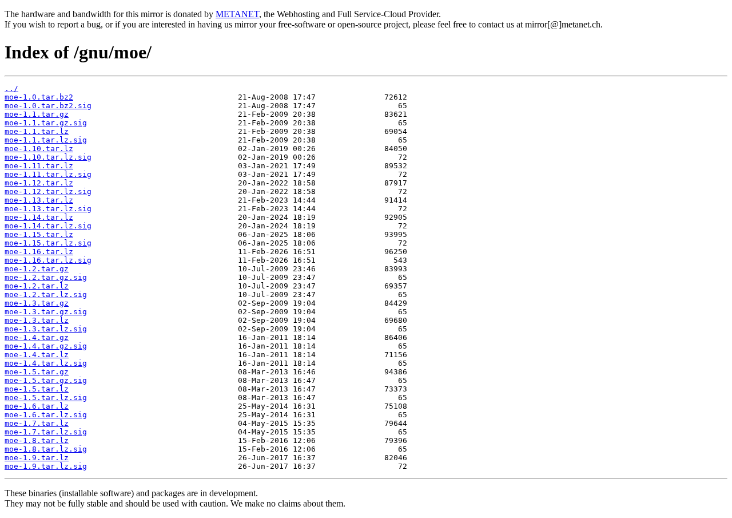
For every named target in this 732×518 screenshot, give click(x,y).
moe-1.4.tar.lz (37, 354)
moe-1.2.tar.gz (37, 268)
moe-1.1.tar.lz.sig (46, 140)
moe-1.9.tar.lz (37, 457)
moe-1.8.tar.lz (37, 440)
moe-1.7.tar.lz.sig (46, 432)
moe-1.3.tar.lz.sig (46, 329)
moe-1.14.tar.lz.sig (48, 226)
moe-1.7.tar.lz (37, 423)
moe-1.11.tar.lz (39, 165)
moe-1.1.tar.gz (37, 114)
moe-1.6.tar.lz (37, 406)
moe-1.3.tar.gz (37, 303)
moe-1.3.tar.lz (37, 320)
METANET (237, 14)
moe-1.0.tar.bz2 (39, 97)
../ (11, 88)
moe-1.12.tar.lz (39, 183)
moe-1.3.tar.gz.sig (46, 311)
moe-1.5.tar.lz (37, 389)
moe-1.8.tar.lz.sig (46, 449)
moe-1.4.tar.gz (37, 337)
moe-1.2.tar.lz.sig (46, 294)
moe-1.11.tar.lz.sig (48, 174)
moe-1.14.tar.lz (39, 217)
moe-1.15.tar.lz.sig (48, 243)
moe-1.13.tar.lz (39, 200)
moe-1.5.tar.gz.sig (46, 380)
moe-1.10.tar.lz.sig (48, 157)
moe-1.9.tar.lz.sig (46, 466)
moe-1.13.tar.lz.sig (48, 208)
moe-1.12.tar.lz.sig (48, 191)
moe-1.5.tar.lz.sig (46, 397)
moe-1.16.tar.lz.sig (48, 260)
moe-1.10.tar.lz (39, 148)
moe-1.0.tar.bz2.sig (48, 105)
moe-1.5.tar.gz (37, 371)
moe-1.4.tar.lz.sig (46, 363)
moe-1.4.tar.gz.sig (46, 346)
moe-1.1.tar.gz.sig (46, 122)
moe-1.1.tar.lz (37, 131)
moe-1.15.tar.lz (39, 234)
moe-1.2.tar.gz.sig (46, 277)
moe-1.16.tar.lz (39, 251)
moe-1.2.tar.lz (37, 286)
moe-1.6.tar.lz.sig (46, 414)
